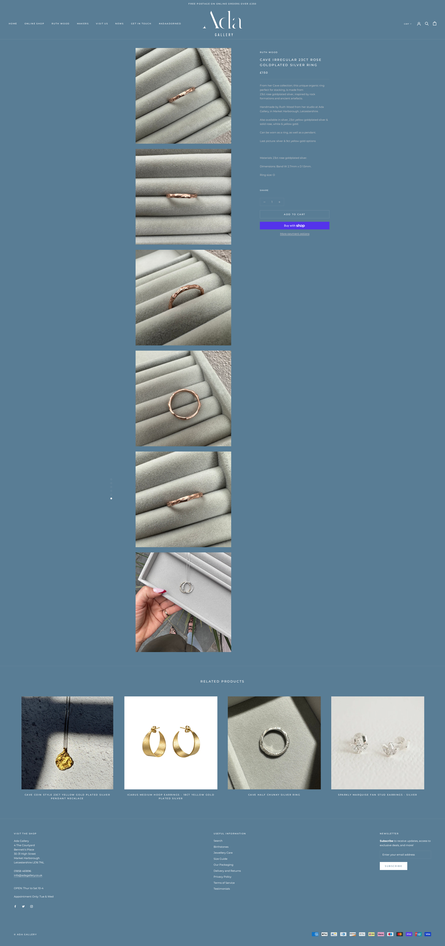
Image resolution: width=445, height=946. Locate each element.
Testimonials (222, 888)
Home (13, 23)
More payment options (294, 233)
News (119, 23)
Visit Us (102, 23)
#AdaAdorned (170, 23)
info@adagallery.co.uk (28, 875)
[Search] (427, 23)
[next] (434, 747)
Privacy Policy (222, 876)
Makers (83, 23)
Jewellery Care (223, 852)
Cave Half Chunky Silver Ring (274, 794)
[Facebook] (272, 190)
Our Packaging (223, 864)
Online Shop (34, 23)
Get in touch (141, 23)
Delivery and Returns (227, 870)
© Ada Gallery (25, 934)
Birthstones (221, 846)
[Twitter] (276, 190)
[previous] (11, 747)
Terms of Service (224, 882)
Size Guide (220, 858)
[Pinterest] (281, 190)
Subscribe (393, 866)
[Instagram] (31, 906)
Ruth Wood (61, 23)
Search (218, 840)
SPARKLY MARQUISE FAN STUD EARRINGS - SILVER (377, 794)
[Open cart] (434, 23)
